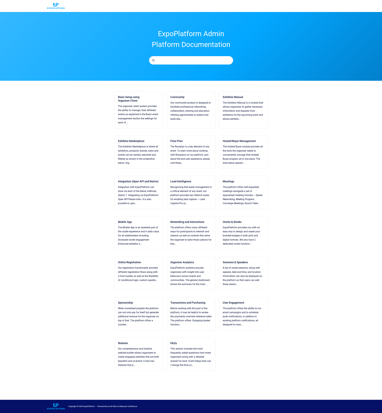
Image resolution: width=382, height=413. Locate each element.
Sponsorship (125, 302)
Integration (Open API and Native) (138, 181)
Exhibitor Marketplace (131, 141)
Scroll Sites (112, 406)
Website (123, 343)
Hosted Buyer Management (239, 141)
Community (177, 97)
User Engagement (233, 302)
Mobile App (125, 221)
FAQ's (173, 343)
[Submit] (153, 60)
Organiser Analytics (182, 262)
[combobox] (191, 60)
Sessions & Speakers (235, 262)
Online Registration (129, 262)
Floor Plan (176, 141)
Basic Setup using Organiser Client (128, 98)
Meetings (228, 181)
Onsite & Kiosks (232, 221)
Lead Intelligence (180, 181)
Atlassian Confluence (128, 406)
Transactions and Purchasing (187, 302)
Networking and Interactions (187, 221)
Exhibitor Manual (233, 97)
